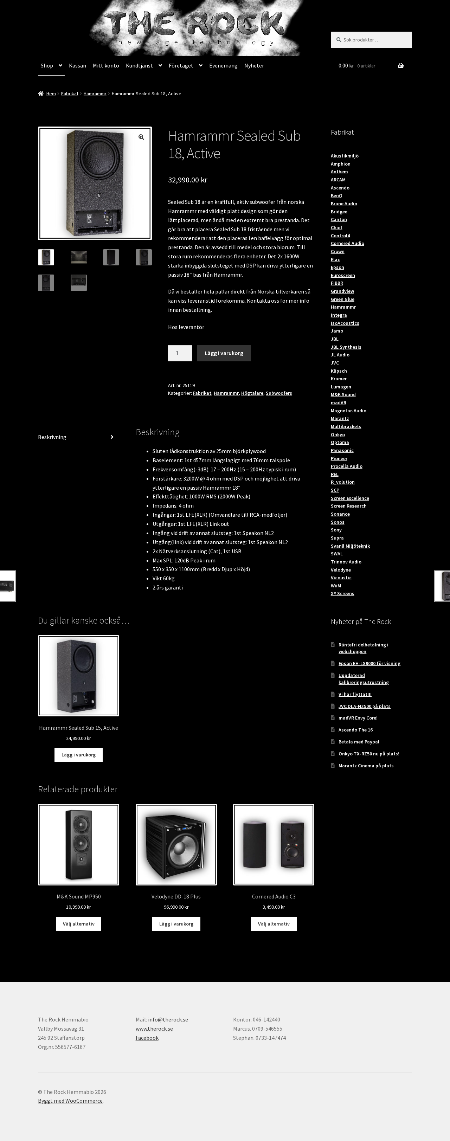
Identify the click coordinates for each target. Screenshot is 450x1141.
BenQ (336, 195)
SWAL (337, 553)
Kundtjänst (139, 65)
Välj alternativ (79, 924)
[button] (141, 137)
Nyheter (254, 65)
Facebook (147, 1037)
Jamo (337, 331)
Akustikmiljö (345, 156)
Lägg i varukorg (224, 352)
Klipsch (339, 371)
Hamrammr (95, 93)
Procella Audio (346, 466)
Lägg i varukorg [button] (79, 755)
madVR (338, 402)
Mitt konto (106, 65)
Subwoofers (279, 393)
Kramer (339, 378)
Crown (338, 251)
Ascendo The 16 (356, 730)
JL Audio (340, 355)
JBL (335, 339)
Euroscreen (343, 275)
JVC (335, 363)
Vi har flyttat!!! (355, 694)
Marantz (340, 418)
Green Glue (342, 299)
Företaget (181, 65)
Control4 (340, 235)
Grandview (342, 291)
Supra (337, 538)
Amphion (341, 164)
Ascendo (340, 188)
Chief (336, 227)
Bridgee (339, 211)
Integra (339, 315)
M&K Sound (343, 394)
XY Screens (342, 593)
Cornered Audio (347, 243)
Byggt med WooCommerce (70, 1100)
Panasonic (342, 450)
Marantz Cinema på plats (366, 765)
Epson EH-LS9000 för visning (369, 663)
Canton (339, 219)
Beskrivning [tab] (52, 436)
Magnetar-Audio (348, 410)
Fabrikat (69, 93)
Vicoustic (341, 577)
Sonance (340, 514)
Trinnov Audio (346, 562)
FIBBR (337, 283)
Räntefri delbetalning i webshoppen (363, 648)
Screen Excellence (350, 498)
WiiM (336, 585)
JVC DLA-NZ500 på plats (365, 706)
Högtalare (252, 393)
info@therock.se (168, 1019)
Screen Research (349, 506)
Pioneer (339, 458)
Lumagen (341, 386)
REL (335, 474)
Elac (335, 259)
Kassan (77, 65)
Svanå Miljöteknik (350, 546)
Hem (51, 93)
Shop (47, 65)
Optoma (340, 442)
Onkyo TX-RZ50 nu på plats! (369, 753)
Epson (337, 267)
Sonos (338, 522)
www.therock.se (154, 1028)
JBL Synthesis (346, 347)
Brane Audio (344, 203)
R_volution (343, 482)
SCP (335, 490)
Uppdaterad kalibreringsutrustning (364, 678)
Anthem (339, 171)
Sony (336, 530)
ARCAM (338, 179)
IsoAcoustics (345, 323)
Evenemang (223, 65)
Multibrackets (346, 426)
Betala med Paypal (359, 742)
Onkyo (338, 434)
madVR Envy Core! (358, 718)
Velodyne (341, 570)
